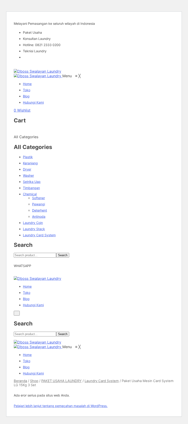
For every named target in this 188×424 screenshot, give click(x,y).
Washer (28, 175)
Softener (38, 198)
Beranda (20, 381)
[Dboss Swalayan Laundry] (37, 71)
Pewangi (38, 204)
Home (27, 286)
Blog (26, 299)
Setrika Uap (32, 182)
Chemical (30, 194)
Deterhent (39, 210)
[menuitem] (27, 84)
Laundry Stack (34, 229)
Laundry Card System (39, 235)
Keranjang (30, 163)
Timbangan (31, 188)
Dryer (27, 169)
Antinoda (38, 216)
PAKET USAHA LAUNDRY (61, 381)
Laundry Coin (33, 223)
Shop (34, 381)
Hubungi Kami (33, 305)
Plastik (28, 157)
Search (62, 255)
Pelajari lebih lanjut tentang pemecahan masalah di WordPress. (61, 406)
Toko (26, 293)
